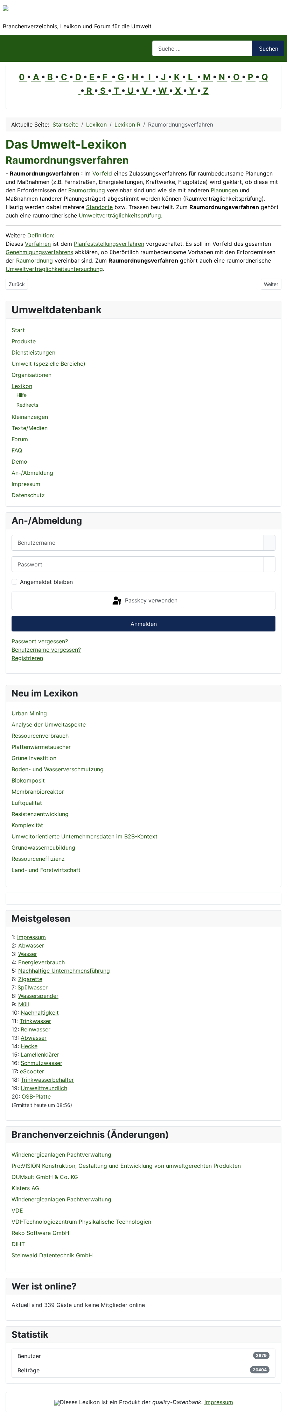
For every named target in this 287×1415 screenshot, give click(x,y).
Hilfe (21, 395)
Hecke (29, 1046)
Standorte (99, 206)
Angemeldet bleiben (46, 581)
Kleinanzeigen (30, 416)
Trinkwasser (35, 1020)
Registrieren (27, 658)
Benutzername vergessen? (46, 649)
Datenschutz (28, 495)
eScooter (32, 1071)
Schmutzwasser (41, 1062)
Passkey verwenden (150, 600)
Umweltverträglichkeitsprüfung (120, 215)
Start (18, 330)
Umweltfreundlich (44, 1088)
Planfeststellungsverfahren (109, 243)
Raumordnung (86, 190)
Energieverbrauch (41, 962)
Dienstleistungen (33, 352)
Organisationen (31, 374)
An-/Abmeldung (32, 472)
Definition (40, 235)
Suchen (268, 48)
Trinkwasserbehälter (47, 1079)
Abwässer (34, 1037)
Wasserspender (38, 995)
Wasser (27, 953)
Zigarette (30, 979)
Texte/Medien (30, 427)
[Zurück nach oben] (278, 1406)
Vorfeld (102, 173)
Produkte (24, 341)
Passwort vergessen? (40, 641)
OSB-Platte (36, 1096)
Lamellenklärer (40, 1054)
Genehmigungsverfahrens (39, 252)
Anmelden (144, 623)
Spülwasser (33, 987)
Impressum (31, 937)
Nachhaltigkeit (40, 1012)
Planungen (224, 190)
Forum (20, 439)
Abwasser (31, 945)
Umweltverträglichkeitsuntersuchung (54, 268)
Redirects (27, 405)
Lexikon (22, 386)
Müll (23, 1004)
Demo (19, 461)
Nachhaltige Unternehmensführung (64, 970)
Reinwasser (35, 1029)
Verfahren (38, 243)
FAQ (17, 450)
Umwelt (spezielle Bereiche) (48, 363)
